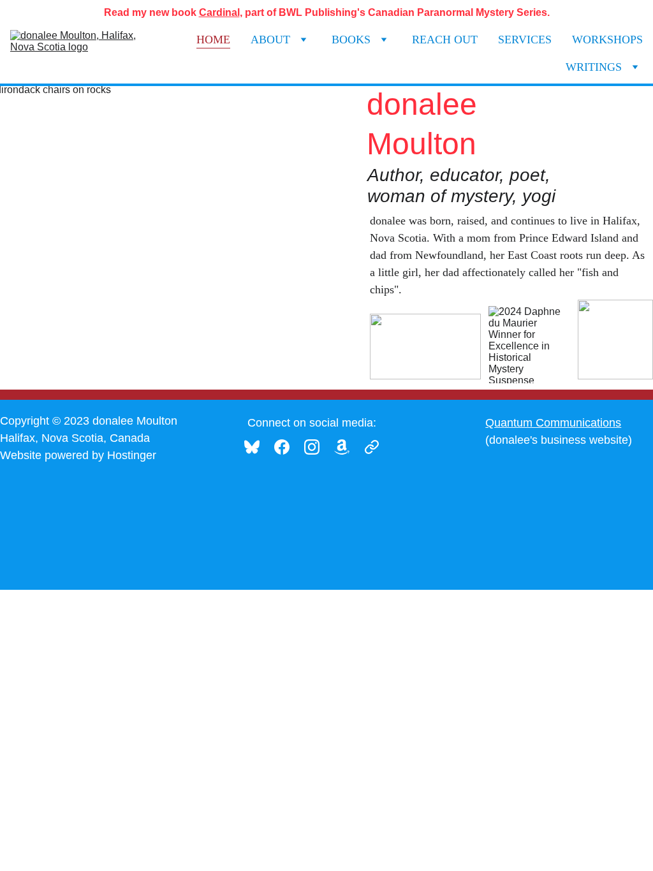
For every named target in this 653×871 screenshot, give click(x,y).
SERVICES (525, 39)
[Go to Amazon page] (348, 447)
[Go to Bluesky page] (258, 447)
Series (532, 12)
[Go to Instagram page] (318, 447)
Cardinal (219, 12)
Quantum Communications (553, 422)
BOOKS (351, 39)
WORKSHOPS (607, 39)
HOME (213, 39)
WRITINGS (594, 67)
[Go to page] (371, 447)
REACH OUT (445, 39)
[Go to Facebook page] (288, 447)
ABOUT (270, 39)
